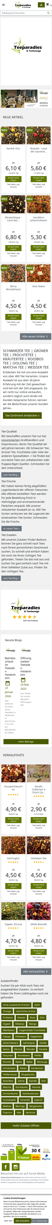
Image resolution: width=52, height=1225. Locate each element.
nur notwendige (39, 1220)
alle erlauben (22, 1220)
